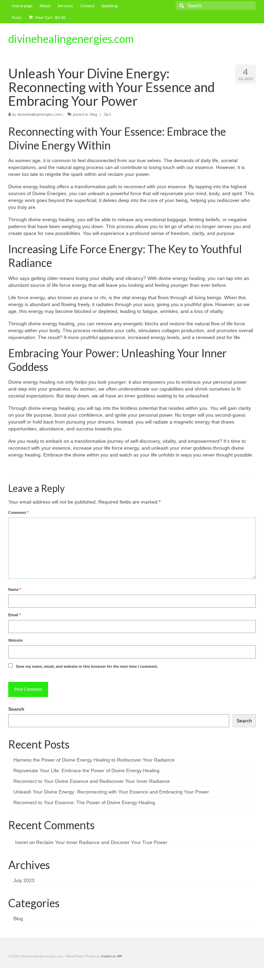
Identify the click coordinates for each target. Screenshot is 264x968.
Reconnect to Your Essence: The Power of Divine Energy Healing (84, 802)
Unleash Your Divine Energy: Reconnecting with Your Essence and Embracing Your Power (111, 792)
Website (15, 640)
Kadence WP (111, 956)
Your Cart (50, 17)
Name (14, 589)
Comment (18, 512)
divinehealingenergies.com (71, 38)
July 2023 (23, 880)
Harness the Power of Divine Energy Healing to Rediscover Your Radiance (94, 760)
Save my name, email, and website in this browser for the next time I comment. (87, 666)
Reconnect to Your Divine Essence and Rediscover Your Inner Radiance (91, 781)
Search (16, 709)
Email (14, 615)
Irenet (21, 842)
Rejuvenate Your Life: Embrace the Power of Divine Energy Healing (86, 770)
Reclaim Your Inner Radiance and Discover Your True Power (101, 842)
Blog (93, 114)
